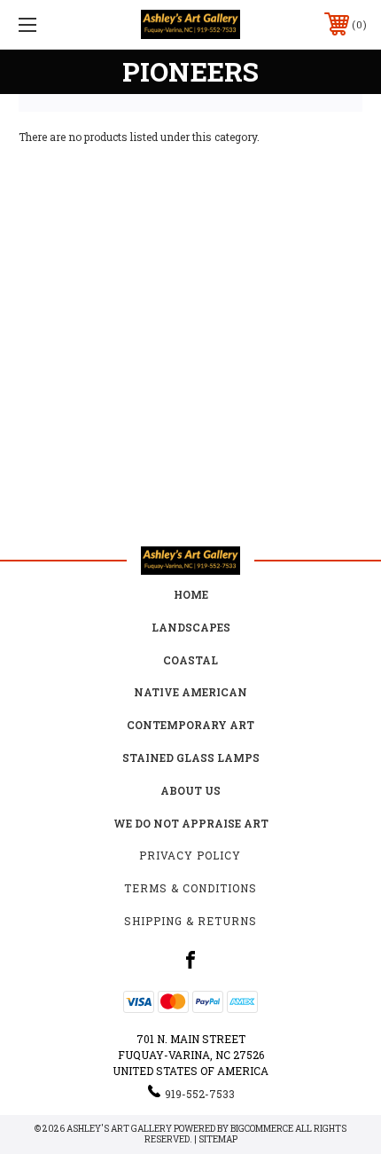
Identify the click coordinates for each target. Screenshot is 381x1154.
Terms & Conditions (190, 888)
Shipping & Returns (190, 921)
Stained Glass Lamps (191, 757)
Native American (190, 692)
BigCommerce (261, 1128)
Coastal (190, 660)
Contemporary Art (190, 725)
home (191, 594)
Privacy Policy (190, 855)
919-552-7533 (200, 1094)
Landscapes (191, 627)
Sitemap (217, 1139)
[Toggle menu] (53, 24)
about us (190, 790)
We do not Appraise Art (190, 823)
